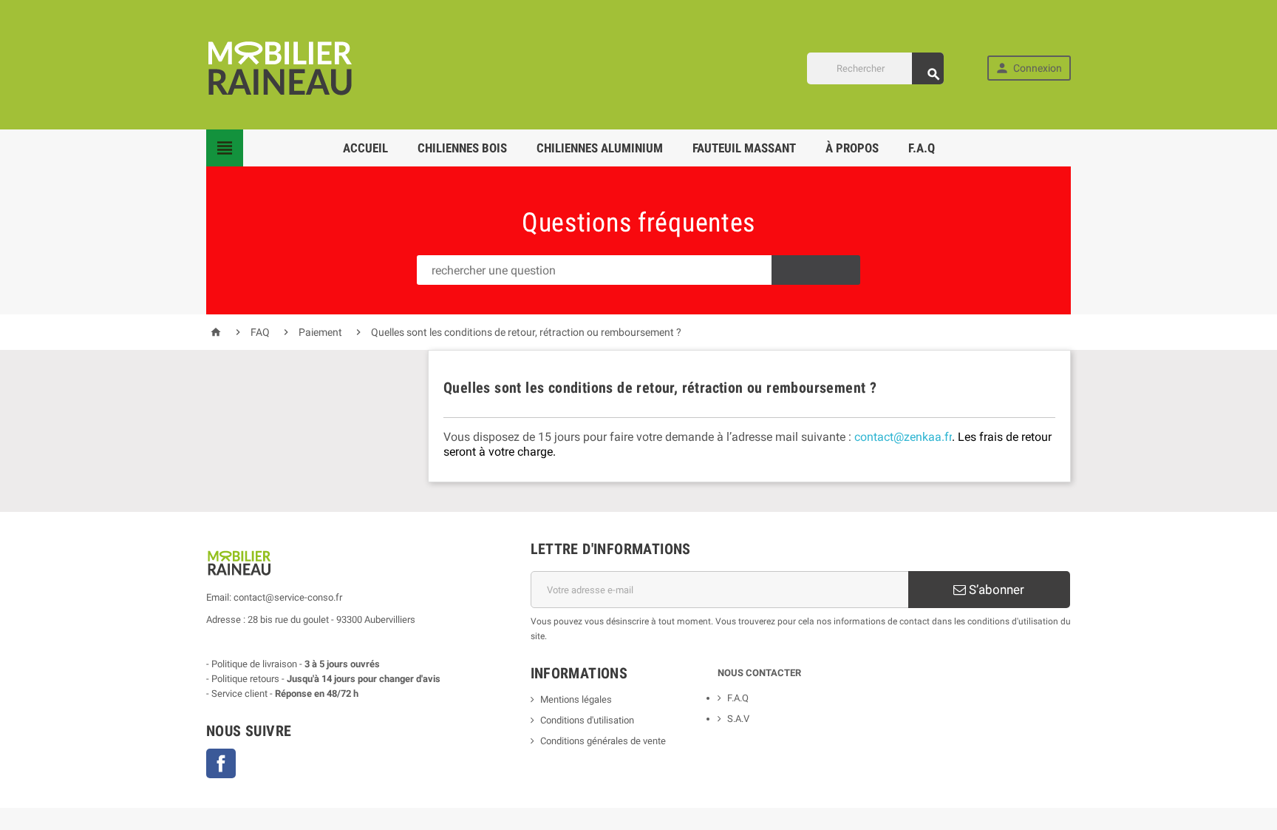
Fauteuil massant (744, 148)
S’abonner (995, 589)
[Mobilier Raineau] (280, 66)
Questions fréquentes (638, 222)
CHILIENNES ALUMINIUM (600, 148)
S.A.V (738, 718)
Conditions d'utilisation (587, 720)
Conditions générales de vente (603, 740)
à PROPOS (852, 148)
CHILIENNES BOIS (462, 148)
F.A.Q (921, 148)
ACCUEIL (365, 148)
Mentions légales (576, 699)
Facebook (221, 763)
